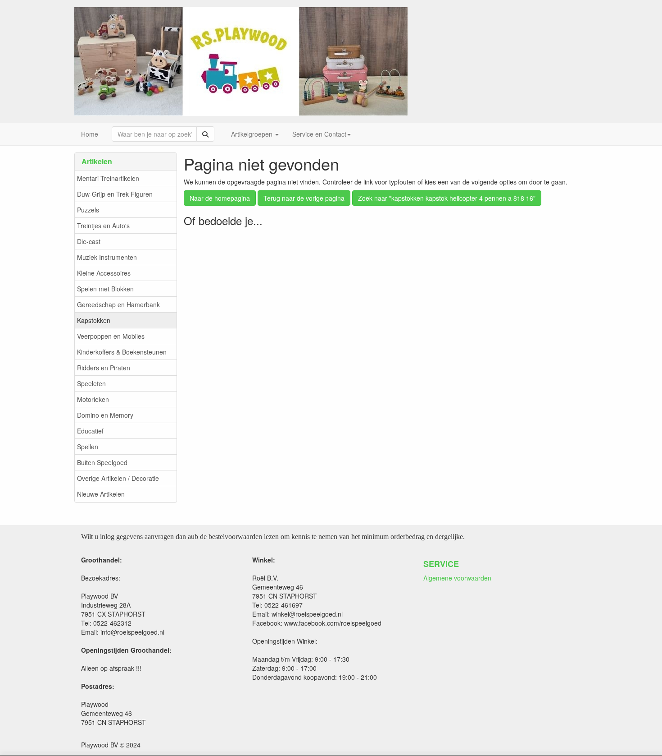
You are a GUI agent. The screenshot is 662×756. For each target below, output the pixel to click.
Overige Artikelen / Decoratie (118, 478)
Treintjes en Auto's (103, 225)
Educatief (90, 430)
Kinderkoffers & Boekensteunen (122, 351)
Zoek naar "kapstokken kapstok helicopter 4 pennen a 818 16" (446, 198)
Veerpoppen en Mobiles (111, 336)
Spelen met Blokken (105, 288)
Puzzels (88, 209)
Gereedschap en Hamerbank (118, 304)
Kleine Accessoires (104, 272)
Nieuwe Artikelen (101, 493)
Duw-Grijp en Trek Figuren (115, 193)
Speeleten (91, 383)
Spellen (87, 446)
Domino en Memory (105, 414)
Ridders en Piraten (103, 367)
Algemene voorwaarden (457, 577)
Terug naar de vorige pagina (304, 198)
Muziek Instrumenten (107, 257)
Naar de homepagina (220, 198)
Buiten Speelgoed (102, 462)
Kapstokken (93, 320)
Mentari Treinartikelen (108, 178)
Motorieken (93, 399)
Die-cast (88, 241)
